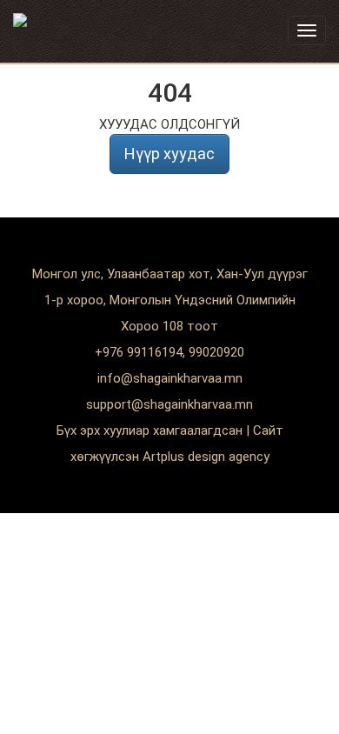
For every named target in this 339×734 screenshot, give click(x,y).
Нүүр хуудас (169, 153)
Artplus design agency (206, 456)
